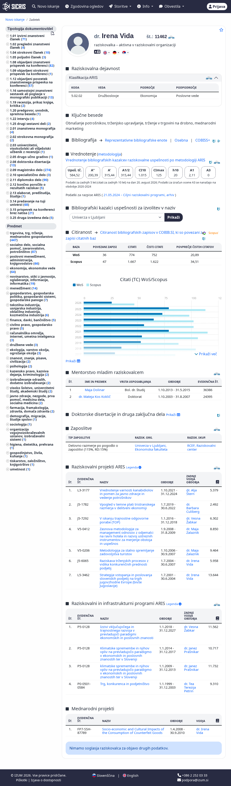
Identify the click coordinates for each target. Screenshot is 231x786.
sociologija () (21, 424)
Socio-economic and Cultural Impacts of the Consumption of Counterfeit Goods (133, 731)
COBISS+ (202, 140)
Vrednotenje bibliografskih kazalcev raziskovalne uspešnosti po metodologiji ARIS (135, 160)
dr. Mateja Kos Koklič (95, 396)
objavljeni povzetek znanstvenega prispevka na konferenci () (31, 82)
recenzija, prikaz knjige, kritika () (32, 104)
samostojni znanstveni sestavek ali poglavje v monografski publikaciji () (32, 93)
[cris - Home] (14, 6)
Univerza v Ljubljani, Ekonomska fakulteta (151, 447)
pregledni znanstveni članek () (30, 46)
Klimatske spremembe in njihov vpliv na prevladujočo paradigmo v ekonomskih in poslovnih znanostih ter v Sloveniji (126, 653)
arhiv (170, 195)
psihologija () (21, 366)
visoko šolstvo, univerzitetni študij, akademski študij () (32, 389)
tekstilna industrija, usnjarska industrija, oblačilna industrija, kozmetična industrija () (29, 310)
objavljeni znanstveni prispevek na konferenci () (32, 64)
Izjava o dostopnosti (46, 780)
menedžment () (23, 288)
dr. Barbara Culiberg (193, 508)
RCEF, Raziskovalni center (201, 447)
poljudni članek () (31, 57)
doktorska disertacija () (30, 163)
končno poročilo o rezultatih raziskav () (28, 186)
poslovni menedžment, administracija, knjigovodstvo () (28, 259)
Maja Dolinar (95, 389)
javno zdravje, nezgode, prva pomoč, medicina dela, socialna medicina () (32, 399)
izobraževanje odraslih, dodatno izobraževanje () (30, 381)
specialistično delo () (34, 175)
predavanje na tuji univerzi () (27, 203)
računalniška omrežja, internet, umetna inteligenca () (32, 336)
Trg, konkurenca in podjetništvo (125, 683)
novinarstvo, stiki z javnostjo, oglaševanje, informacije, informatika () (33, 279)
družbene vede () (24, 345)
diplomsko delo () (32, 180)
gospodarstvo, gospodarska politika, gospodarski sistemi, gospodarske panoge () (33, 296)
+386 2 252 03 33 (194, 775)
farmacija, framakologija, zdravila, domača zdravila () (32, 409)
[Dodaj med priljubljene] (221, 30)
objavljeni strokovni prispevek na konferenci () (31, 72)
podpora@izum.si (194, 780)
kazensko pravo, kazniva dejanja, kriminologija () (29, 373)
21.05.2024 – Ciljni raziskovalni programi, (135, 195)
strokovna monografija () (31, 138)
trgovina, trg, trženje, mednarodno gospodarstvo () (31, 236)
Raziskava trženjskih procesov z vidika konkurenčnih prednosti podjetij (124, 564)
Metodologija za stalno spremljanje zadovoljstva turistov (127, 552)
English (132, 775)
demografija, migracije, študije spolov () (28, 418)
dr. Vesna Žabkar (193, 520)
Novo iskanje (48, 6)
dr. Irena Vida (192, 562)
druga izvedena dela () (35, 217)
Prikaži (173, 217)
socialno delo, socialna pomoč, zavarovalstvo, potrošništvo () (27, 248)
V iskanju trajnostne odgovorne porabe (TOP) (124, 520)
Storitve (121, 6)
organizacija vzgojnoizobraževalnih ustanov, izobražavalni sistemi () (27, 434)
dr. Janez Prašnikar (192, 650)
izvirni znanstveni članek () (27, 37)
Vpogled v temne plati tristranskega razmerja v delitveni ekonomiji (127, 506)
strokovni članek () (33, 52)
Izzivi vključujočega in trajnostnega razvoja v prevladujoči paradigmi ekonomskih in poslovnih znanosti (126, 632)
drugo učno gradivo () (35, 157)
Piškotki (22, 780)
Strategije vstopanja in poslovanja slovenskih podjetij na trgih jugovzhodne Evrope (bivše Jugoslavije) (126, 580)
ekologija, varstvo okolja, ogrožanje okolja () (29, 351)
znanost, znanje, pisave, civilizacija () (28, 360)
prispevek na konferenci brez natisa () (32, 211)
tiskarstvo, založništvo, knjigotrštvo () (28, 462)
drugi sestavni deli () (34, 123)
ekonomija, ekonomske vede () (32, 270)
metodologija (109, 154)
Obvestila (172, 6)
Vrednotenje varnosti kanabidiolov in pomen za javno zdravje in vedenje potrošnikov (126, 494)
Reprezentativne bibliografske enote (136, 140)
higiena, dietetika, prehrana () (31, 446)
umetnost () (20, 469)
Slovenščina (105, 775)
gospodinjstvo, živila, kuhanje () (26, 454)
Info (146, 6)
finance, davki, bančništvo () (33, 320)
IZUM (18, 775)
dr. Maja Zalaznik (193, 531)
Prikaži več (207, 353)
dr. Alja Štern (191, 492)
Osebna (182, 140)
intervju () (25, 119)
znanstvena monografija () (32, 130)
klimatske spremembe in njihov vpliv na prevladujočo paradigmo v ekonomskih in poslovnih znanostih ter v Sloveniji (126, 671)
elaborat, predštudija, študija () (30, 194)
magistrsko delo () (34, 170)
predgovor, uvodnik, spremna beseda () (29, 112)
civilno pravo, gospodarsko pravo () (31, 326)
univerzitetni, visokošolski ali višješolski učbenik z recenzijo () (30, 148)
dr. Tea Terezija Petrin (190, 687)
